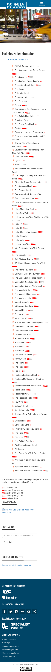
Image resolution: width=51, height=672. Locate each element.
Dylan (17, 160)
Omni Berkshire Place (24, 330)
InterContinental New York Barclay (29, 248)
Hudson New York (22, 244)
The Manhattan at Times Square (29, 277)
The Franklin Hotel (23, 190)
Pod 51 (18, 370)
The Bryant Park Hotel (24, 124)
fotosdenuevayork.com (10, 653)
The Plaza (19, 366)
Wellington (19, 449)
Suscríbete (8, 542)
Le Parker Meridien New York (27, 273)
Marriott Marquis (22, 302)
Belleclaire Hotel (22, 93)
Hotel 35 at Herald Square (26, 232)
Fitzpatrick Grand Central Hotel (28, 182)
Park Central (20, 342)
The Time (19, 432)
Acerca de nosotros (9, 639)
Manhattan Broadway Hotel (26, 281)
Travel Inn (19, 437)
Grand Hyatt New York (24, 198)
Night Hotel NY (21, 318)
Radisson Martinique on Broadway (29, 379)
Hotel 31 (18, 228)
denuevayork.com (8, 656)
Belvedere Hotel (21, 97)
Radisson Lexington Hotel (26, 374)
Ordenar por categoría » (17, 59)
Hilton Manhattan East (24, 209)
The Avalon (19, 89)
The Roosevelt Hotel (23, 397)
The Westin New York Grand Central (30, 453)
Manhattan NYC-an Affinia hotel (28, 285)
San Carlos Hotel (22, 410)
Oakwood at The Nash (24, 326)
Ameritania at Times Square (27, 81)
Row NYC (19, 401)
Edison (18, 164)
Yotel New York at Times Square (28, 470)
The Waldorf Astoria (23, 441)
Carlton (18, 128)
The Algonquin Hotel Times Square (30, 70)
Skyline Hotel (20, 420)
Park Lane (19, 346)
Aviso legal (6, 643)
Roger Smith (20, 389)
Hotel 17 (18, 223)
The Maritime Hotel (23, 298)
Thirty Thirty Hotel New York (27, 428)
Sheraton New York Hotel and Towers (31, 414)
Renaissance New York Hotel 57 (28, 385)
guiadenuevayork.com (10, 646)
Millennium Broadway (24, 306)
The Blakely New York (24, 116)
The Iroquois (20, 254)
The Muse (19, 314)
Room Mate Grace (23, 393)
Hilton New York (21, 213)
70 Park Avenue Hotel (24, 66)
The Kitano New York (24, 269)
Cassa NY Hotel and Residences (29, 132)
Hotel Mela (19, 240)
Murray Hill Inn (21, 310)
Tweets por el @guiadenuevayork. (16, 565)
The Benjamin (21, 101)
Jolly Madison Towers (24, 259)
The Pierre (19, 362)
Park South (19, 350)
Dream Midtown (21, 156)
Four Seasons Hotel (23, 186)
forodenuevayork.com (10, 649)
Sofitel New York (22, 424)
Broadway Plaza (22, 120)
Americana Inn (21, 77)
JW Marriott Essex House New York (30, 263)
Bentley (18, 105)
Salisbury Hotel (21, 405)
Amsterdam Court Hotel (25, 85)
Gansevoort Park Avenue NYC (28, 194)
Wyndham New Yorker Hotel (27, 466)
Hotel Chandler (21, 236)
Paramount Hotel (22, 338)
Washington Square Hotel (26, 445)
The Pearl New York (23, 354)
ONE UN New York (23, 334)
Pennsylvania (20, 358)
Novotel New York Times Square (29, 322)
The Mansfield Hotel (23, 290)
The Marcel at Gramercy (25, 294)
